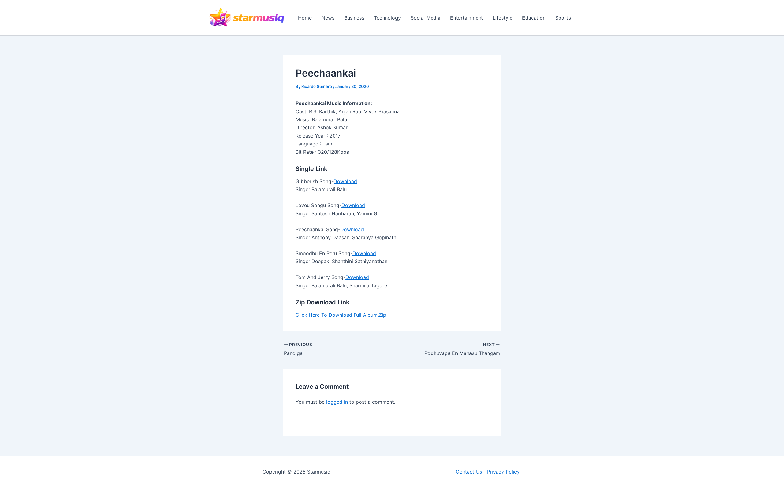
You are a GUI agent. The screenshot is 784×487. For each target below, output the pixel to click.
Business (354, 18)
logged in (337, 402)
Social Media (425, 18)
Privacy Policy (503, 472)
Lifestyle (502, 18)
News (328, 18)
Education (533, 18)
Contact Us (469, 472)
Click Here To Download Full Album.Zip (341, 315)
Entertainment (466, 18)
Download (345, 181)
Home (305, 18)
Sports (563, 18)
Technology (387, 18)
